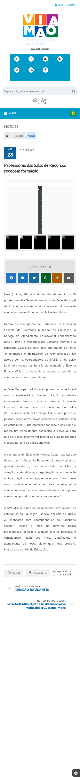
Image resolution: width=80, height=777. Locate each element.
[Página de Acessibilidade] (45, 70)
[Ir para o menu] (14, 78)
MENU (12, 112)
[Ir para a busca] (23, 78)
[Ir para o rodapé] (32, 78)
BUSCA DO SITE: (14, 85)
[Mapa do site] (31, 70)
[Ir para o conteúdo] (57, 70)
